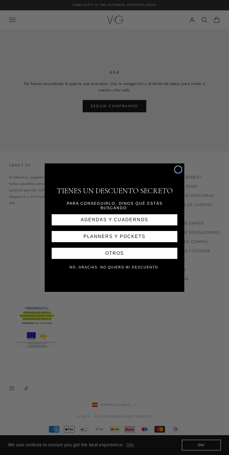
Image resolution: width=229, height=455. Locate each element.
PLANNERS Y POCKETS (114, 236)
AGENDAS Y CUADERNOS (114, 219)
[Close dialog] (178, 169)
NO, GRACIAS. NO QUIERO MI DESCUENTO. (114, 267)
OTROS (114, 253)
